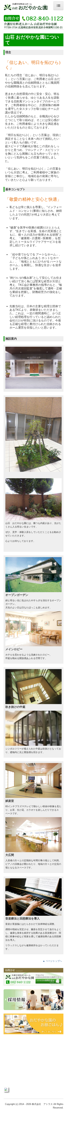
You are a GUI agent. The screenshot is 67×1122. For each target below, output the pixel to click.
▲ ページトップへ (52, 961)
